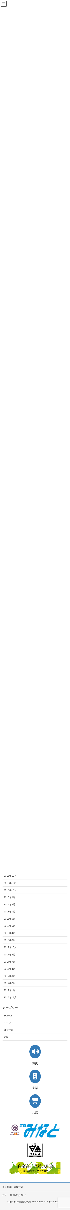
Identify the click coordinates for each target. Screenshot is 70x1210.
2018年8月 (9, 904)
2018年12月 (10, 875)
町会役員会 (10, 1029)
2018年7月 (9, 911)
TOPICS (8, 1015)
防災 (6, 1037)
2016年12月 (10, 997)
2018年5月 (9, 925)
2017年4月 (9, 968)
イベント (8, 1022)
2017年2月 (9, 983)
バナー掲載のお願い (14, 1195)
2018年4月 (9, 933)
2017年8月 (9, 954)
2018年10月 (10, 890)
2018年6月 (9, 918)
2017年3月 (9, 976)
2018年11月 (10, 883)
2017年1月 (9, 990)
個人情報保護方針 (12, 1187)
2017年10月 (10, 947)
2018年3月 (9, 940)
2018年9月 (9, 897)
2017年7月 (9, 961)
